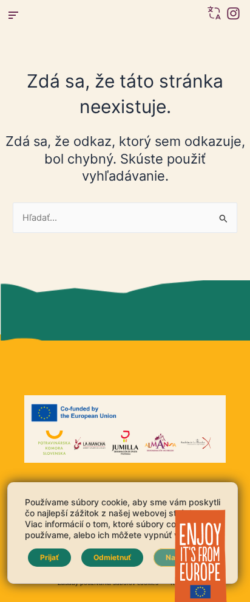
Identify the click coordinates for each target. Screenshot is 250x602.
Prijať (49, 557)
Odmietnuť (112, 557)
